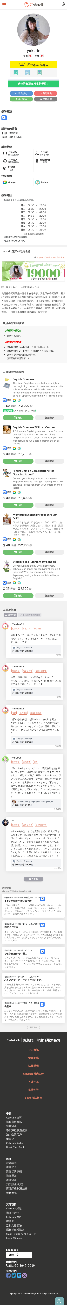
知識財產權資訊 (15, 1184)
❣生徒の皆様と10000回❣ (18, 900)
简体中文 (60, 257)
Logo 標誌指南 (33, 1097)
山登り (7, 1006)
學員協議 (11, 1126)
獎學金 (10, 1138)
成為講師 (11, 1162)
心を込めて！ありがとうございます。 (23, 980)
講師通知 (11, 1175)
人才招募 (33, 1081)
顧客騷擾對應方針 (33, 1073)
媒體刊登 (33, 1089)
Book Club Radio (15, 1147)
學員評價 (47, 99)
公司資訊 (33, 1049)
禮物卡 (10, 1221)
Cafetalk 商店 (14, 1216)
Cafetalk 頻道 (14, 1208)
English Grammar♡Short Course (34, 427)
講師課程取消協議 (16, 1188)
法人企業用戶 (14, 1134)
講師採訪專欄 (14, 1171)
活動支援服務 (14, 1225)
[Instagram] (24, 1275)
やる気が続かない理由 (15, 953)
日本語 (47, 257)
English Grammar (23, 379)
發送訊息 (22, 93)
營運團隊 (33, 1057)
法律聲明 (33, 1065)
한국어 (53, 257)
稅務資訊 (11, 1192)
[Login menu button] (63, 4)
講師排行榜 (12, 1212)
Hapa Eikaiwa (14, 1238)
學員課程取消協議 (16, 1130)
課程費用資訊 (14, 1121)
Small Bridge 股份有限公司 (21, 1233)
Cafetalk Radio (14, 1142)
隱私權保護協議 (15, 1229)
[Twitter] (14, 1275)
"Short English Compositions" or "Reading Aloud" (33, 472)
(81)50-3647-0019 (22, 1265)
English (40, 257)
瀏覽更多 (33, 1027)
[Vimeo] (19, 1275)
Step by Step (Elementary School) (34, 561)
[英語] (42, 899)
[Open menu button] (4, 4)
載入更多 (33, 879)
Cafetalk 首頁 (14, 1117)
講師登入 (11, 1167)
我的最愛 (47, 93)
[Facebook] (9, 1275)
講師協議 (11, 1179)
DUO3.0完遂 (11, 927)
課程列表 (22, 99)
